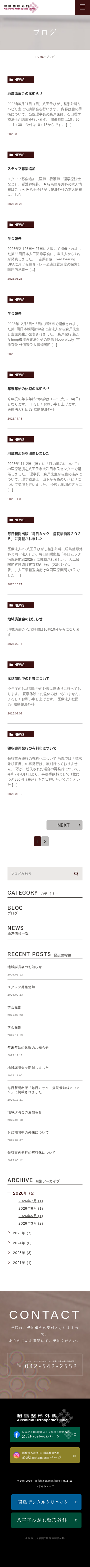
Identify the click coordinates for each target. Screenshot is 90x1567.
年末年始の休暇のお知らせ (29, 389)
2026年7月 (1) (30, 1201)
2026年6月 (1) (30, 1208)
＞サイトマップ (45, 1486)
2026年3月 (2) (30, 1223)
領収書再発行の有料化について (32, 748)
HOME (40, 56)
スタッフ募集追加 (22, 168)
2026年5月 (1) (30, 1216)
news (19, 79)
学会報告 (15, 238)
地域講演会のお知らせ (25, 93)
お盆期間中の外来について (29, 678)
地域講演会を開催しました (29, 453)
